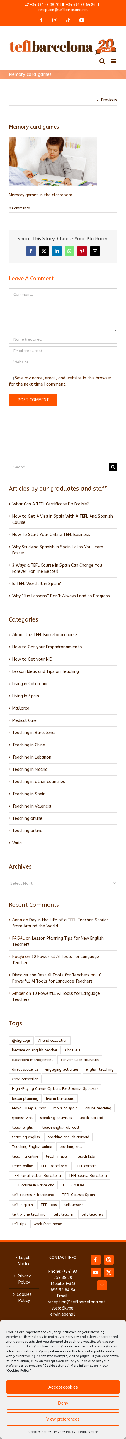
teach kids (86, 1156)
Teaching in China (28, 745)
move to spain (65, 1108)
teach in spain (58, 1156)
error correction (25, 1079)
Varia (17, 843)
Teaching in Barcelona (33, 732)
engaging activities (61, 1069)
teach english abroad (60, 1127)
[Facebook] (96, 1260)
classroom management (32, 1060)
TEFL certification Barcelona (36, 1175)
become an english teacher (34, 1050)
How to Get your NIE (32, 659)
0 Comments (19, 208)
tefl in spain (22, 1204)
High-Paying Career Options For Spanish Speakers (55, 1088)
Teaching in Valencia (31, 806)
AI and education (52, 1040)
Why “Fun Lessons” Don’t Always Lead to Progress (61, 596)
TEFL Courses (73, 1185)
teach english (23, 1127)
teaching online (25, 1156)
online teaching (98, 1108)
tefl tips (19, 1224)
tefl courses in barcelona (33, 1195)
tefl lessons (73, 1204)
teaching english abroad (68, 1137)
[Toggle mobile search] (102, 61)
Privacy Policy (64, 1432)
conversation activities (80, 1060)
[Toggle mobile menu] (114, 61)
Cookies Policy (39, 1432)
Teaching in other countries (38, 781)
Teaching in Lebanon (31, 757)
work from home (48, 1224)
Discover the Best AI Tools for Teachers (50, 975)
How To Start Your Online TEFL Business (51, 534)
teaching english (26, 1137)
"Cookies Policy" (18, 1371)
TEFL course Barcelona (88, 1175)
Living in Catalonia (29, 683)
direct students (25, 1069)
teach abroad (91, 1118)
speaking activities (56, 1118)
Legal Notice (88, 1432)
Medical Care (24, 720)
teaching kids (70, 1146)
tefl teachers (92, 1214)
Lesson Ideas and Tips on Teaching (45, 671)
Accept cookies (63, 1386)
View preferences (63, 1419)
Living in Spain (25, 696)
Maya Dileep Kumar (29, 1108)
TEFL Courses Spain (78, 1195)
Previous (109, 100)
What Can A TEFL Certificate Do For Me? (50, 504)
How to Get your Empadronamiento (47, 647)
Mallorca (20, 708)
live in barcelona (60, 1098)
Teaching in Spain (28, 794)
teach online (22, 1166)
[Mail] (102, 1285)
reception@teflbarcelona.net (63, 10)
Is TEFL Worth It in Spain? (36, 583)
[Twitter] (109, 1272)
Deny (63, 1403)
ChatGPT (73, 1050)
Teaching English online (32, 1146)
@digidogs (21, 1040)
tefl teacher (63, 1214)
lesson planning (25, 1098)
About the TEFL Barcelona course (44, 634)
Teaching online (27, 818)
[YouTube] (96, 1272)
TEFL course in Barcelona (33, 1185)
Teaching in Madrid (29, 769)
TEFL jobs (48, 1204)
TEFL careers (85, 1166)
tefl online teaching (29, 1214)
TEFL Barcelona (53, 1166)
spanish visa (22, 1118)
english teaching (100, 1069)
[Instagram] (109, 1260)
